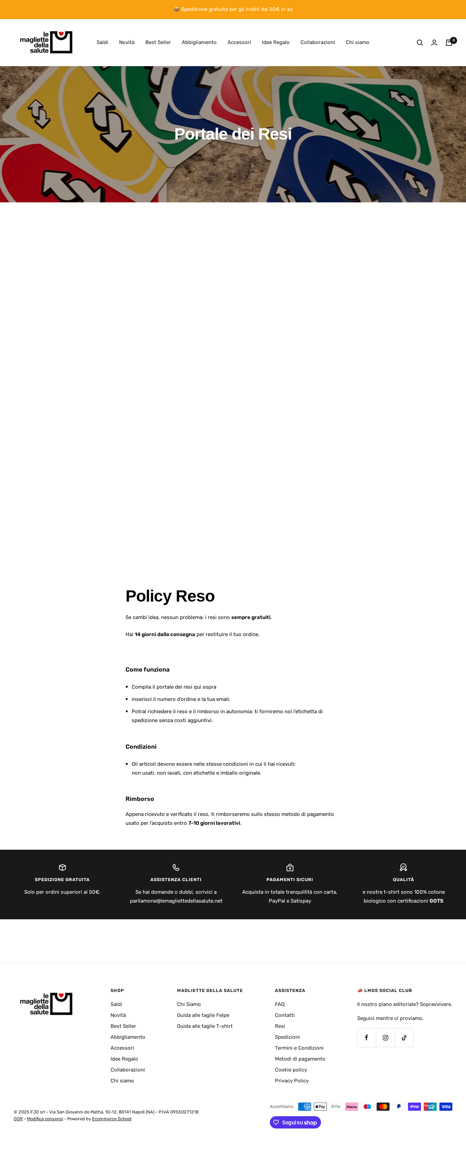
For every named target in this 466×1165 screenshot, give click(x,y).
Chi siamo (357, 42)
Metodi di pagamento (300, 1059)
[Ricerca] (420, 43)
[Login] (434, 42)
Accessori (239, 42)
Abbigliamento (199, 42)
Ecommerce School (111, 1118)
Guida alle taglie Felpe (203, 1015)
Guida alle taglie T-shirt (205, 1026)
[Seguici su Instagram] (385, 1037)
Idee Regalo (276, 42)
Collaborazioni (318, 42)
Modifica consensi (45, 1118)
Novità (126, 42)
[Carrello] (449, 43)
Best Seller (158, 42)
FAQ (280, 1004)
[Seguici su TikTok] (404, 1037)
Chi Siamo (189, 1004)
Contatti (285, 1015)
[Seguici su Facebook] (366, 1037)
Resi (280, 1026)
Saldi (102, 42)
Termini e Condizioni (299, 1048)
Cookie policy (291, 1070)
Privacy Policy (292, 1081)
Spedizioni (287, 1037)
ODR (18, 1118)
